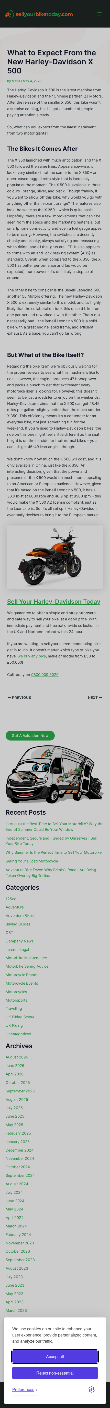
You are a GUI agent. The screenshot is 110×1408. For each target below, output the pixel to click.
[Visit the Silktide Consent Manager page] (91, 1389)
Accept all (55, 1356)
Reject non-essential (55, 1373)
